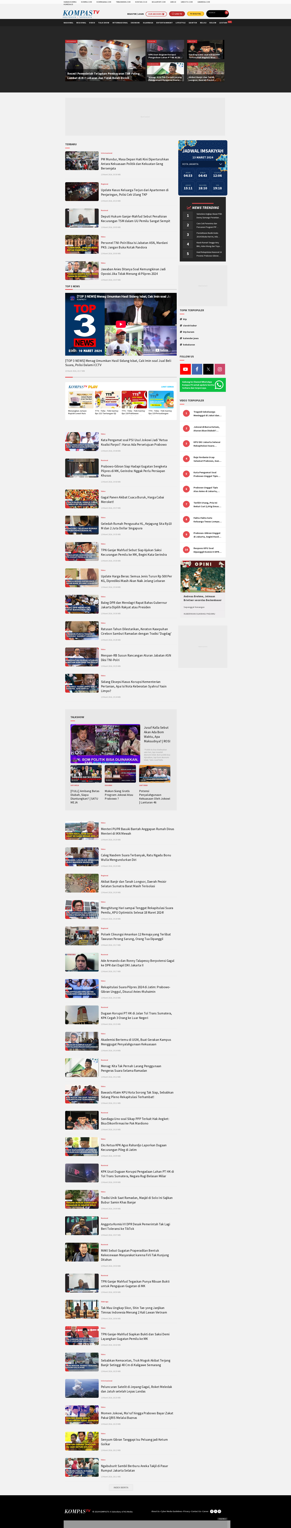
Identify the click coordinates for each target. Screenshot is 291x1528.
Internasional (106, 153)
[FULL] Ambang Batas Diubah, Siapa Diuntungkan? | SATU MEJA (84, 796)
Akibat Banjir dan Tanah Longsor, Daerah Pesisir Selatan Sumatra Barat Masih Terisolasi (204, 81)
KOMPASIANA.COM (104, 2)
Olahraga (104, 1302)
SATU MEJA (74, 785)
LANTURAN (143, 785)
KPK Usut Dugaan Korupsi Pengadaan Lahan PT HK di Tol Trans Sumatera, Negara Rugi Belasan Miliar (165, 59)
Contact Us (196, 1511)
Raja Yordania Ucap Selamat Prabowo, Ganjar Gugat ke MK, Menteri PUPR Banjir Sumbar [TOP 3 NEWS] (208, 459)
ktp (184, 319)
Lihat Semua (167, 386)
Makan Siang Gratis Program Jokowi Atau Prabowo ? (119, 794)
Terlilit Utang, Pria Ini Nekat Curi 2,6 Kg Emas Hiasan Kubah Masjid (206, 504)
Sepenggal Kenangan (194, 607)
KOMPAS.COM (86, 2)
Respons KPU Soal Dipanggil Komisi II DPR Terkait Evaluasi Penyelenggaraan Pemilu (207, 550)
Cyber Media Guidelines (171, 1511)
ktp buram (188, 331)
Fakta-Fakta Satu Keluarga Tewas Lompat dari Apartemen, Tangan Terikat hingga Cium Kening (207, 519)
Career (205, 1511)
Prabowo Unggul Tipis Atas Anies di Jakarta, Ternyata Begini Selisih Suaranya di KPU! (206, 489)
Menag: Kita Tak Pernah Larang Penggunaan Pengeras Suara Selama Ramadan (165, 80)
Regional (104, 184)
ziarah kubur (189, 325)
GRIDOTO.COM (187, 2)
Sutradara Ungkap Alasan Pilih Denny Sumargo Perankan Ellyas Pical (209, 216)
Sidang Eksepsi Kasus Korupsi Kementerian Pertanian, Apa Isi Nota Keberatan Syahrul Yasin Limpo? (134, 686)
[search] (226, 12)
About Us (155, 1511)
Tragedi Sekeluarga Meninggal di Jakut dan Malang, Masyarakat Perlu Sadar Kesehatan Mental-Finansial (206, 413)
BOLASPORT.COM (159, 2)
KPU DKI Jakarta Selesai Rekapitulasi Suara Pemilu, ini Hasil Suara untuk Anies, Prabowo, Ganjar (207, 444)
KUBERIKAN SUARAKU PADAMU (199, 613)
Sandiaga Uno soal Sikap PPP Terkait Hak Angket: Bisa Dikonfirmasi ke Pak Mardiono (205, 57)
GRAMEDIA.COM (203, 2)
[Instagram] (219, 370)
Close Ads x (222, 1519)
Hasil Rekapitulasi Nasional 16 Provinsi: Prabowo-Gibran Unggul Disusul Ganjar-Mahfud (209, 254)
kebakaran (188, 344)
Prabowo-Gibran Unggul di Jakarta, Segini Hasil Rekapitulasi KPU (207, 534)
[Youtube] (185, 370)
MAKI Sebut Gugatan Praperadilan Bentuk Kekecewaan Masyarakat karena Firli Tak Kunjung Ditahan (135, 1255)
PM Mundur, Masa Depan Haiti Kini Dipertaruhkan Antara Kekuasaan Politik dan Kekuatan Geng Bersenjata (135, 163)
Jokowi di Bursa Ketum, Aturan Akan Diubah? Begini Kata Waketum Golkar (207, 428)
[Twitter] (208, 370)
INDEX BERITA (121, 1487)
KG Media (128, 1511)
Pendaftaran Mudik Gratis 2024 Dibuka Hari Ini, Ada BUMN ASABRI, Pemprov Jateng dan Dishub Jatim (207, 235)
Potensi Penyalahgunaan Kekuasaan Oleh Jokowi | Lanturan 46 (154, 796)
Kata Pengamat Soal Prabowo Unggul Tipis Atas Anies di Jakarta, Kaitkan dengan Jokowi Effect (207, 474)
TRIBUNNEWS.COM (123, 2)
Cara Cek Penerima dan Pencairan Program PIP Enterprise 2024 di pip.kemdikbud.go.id (207, 225)
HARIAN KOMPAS (70, 2)
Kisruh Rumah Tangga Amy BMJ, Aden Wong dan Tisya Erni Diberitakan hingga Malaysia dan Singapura (208, 244)
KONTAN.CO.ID (141, 2)
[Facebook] (197, 370)
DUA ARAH (108, 785)
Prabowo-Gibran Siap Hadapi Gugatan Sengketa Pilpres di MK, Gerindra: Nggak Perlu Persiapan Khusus (134, 470)
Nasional (104, 210)
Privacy (186, 1511)
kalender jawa (190, 338)
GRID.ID (173, 2)
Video (103, 237)
